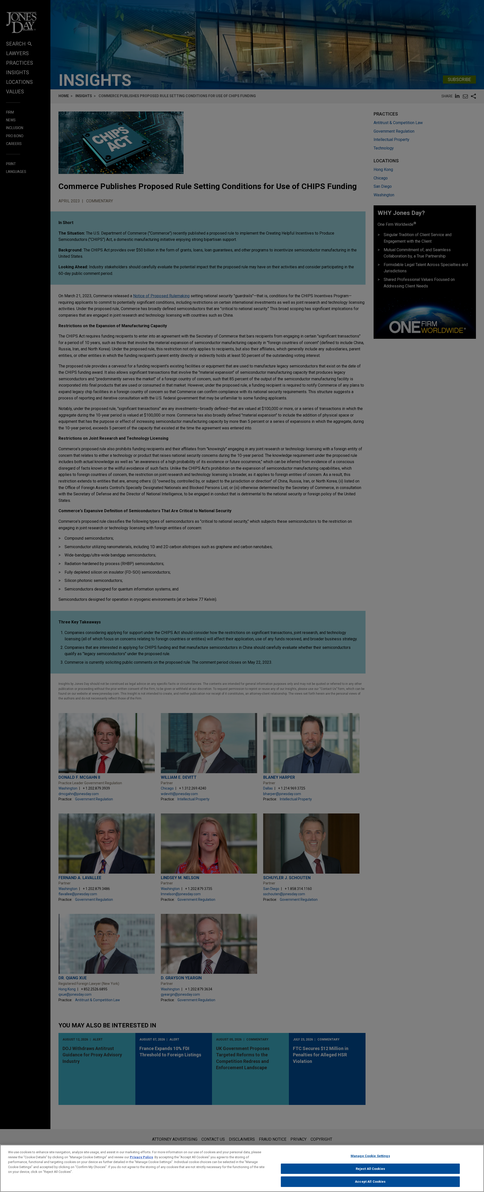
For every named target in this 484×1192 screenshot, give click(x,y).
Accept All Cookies (370, 1181)
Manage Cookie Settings (370, 1156)
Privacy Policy (141, 1157)
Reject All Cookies (370, 1169)
